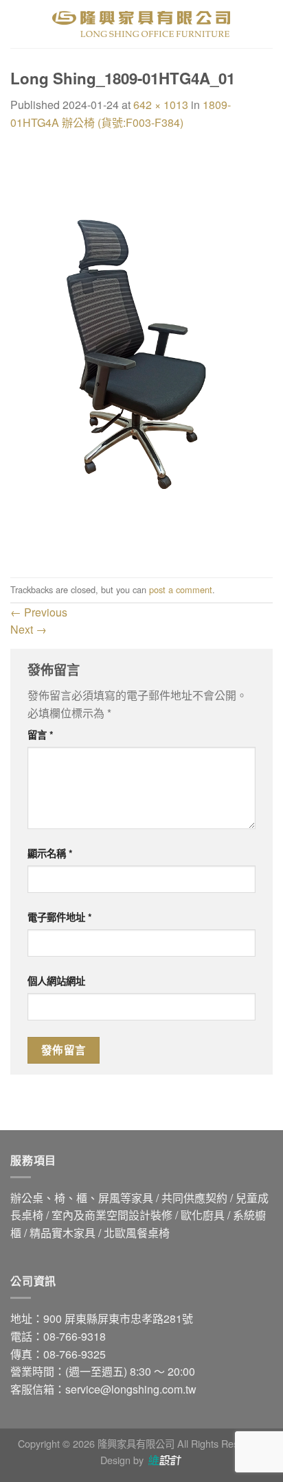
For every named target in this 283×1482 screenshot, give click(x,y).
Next (28, 629)
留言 (40, 734)
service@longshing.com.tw (130, 1389)
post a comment (180, 589)
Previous (38, 612)
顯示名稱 (50, 853)
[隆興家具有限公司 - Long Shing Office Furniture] (141, 24)
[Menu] (18, 23)
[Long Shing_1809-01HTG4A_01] (141, 353)
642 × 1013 (160, 104)
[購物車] (266, 24)
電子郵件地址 (59, 917)
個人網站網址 (56, 981)
